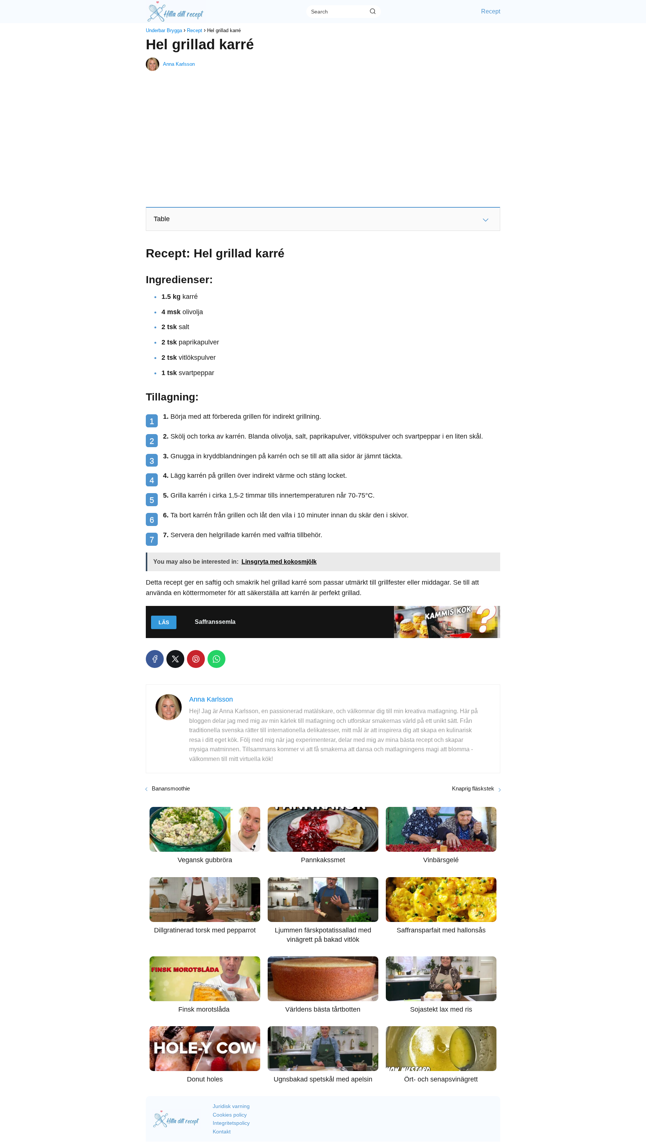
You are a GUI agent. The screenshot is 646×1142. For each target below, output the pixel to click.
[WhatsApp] (216, 659)
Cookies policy (230, 1115)
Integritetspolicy (231, 1123)
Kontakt (222, 1132)
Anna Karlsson (179, 64)
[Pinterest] (196, 659)
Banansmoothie (171, 788)
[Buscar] (373, 11)
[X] (175, 659)
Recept (490, 11)
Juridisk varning (231, 1106)
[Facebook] (155, 659)
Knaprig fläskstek (473, 788)
